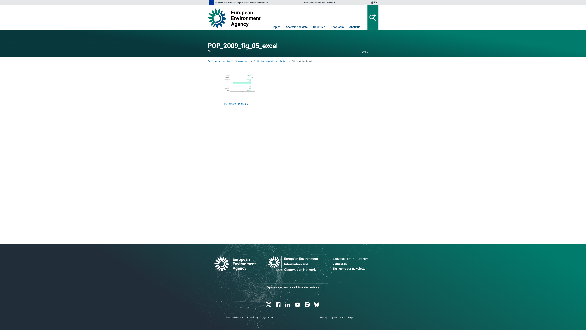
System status (338, 317)
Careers (363, 259)
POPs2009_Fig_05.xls (236, 104)
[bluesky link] (317, 305)
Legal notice (267, 317)
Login (351, 317)
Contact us (340, 264)
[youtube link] (298, 305)
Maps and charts (242, 61)
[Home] (209, 61)
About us (354, 27)
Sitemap (323, 317)
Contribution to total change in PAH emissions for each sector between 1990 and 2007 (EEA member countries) (270, 61)
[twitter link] (269, 305)
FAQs (350, 259)
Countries (319, 27)
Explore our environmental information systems (293, 287)
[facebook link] (278, 305)
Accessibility (252, 317)
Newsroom (337, 27)
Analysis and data (297, 27)
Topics (276, 27)
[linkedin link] (288, 305)
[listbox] (238, 2)
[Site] (235, 18)
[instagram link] (307, 305)
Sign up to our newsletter (350, 268)
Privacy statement (234, 317)
